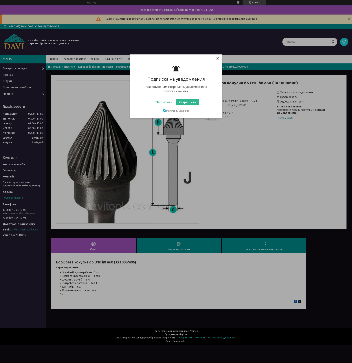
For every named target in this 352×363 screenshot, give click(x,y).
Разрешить (187, 102)
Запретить (164, 102)
